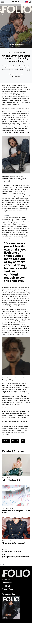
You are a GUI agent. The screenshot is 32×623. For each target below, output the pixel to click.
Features (4, 508)
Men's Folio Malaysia (17, 74)
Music (3, 478)
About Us (6, 580)
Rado (23, 440)
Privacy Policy (8, 589)
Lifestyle (15, 52)
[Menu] (2, 1)
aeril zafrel (6, 440)
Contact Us (7, 583)
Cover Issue (21, 52)
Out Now (9, 52)
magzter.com (5, 434)
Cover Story (15, 440)
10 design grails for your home (11, 551)
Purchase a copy (9, 594)
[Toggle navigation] (30, 2)
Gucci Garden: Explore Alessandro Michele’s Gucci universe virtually (15, 557)
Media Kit (6, 586)
